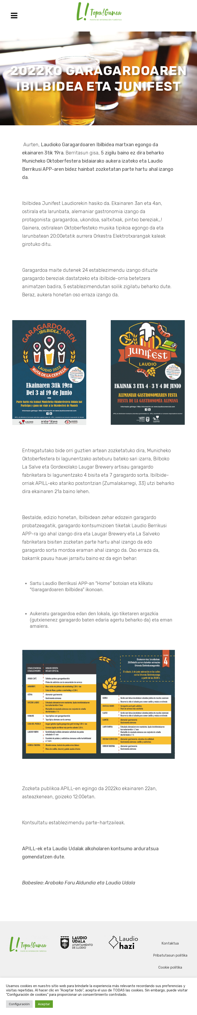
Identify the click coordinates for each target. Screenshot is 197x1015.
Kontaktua (170, 943)
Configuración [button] (19, 1004)
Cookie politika (170, 967)
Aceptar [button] (44, 1004)
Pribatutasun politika (170, 955)
